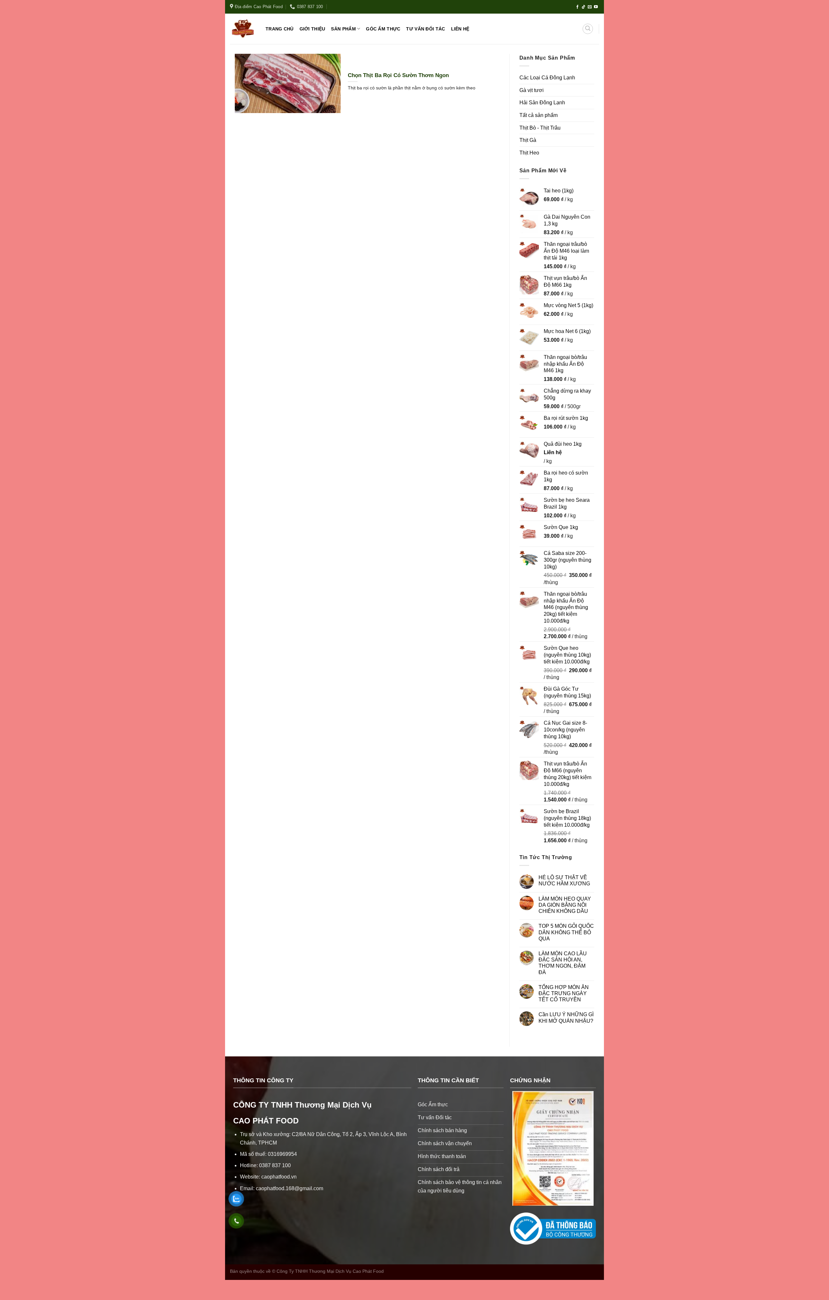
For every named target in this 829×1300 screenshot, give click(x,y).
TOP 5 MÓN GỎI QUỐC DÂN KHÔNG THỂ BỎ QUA (566, 932)
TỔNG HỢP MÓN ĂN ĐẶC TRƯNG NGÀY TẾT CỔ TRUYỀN (564, 993)
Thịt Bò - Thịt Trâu (540, 128)
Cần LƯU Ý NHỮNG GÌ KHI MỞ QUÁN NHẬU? (566, 1017)
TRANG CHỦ (280, 28)
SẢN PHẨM (343, 28)
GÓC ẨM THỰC (383, 28)
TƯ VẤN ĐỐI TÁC (425, 28)
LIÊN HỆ (460, 28)
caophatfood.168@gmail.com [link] (289, 1188)
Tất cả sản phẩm (538, 115)
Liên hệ (553, 452)
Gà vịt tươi (531, 90)
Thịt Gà (527, 140)
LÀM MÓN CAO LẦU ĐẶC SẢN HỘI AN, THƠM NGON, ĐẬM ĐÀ (563, 963)
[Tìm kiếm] (588, 29)
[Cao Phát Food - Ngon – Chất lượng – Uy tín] (243, 28)
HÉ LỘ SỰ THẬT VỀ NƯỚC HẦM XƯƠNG (564, 880)
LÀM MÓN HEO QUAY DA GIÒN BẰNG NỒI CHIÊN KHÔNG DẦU (565, 905)
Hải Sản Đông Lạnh (542, 102)
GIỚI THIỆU (312, 28)
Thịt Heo (529, 152)
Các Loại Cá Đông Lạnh (547, 77)
